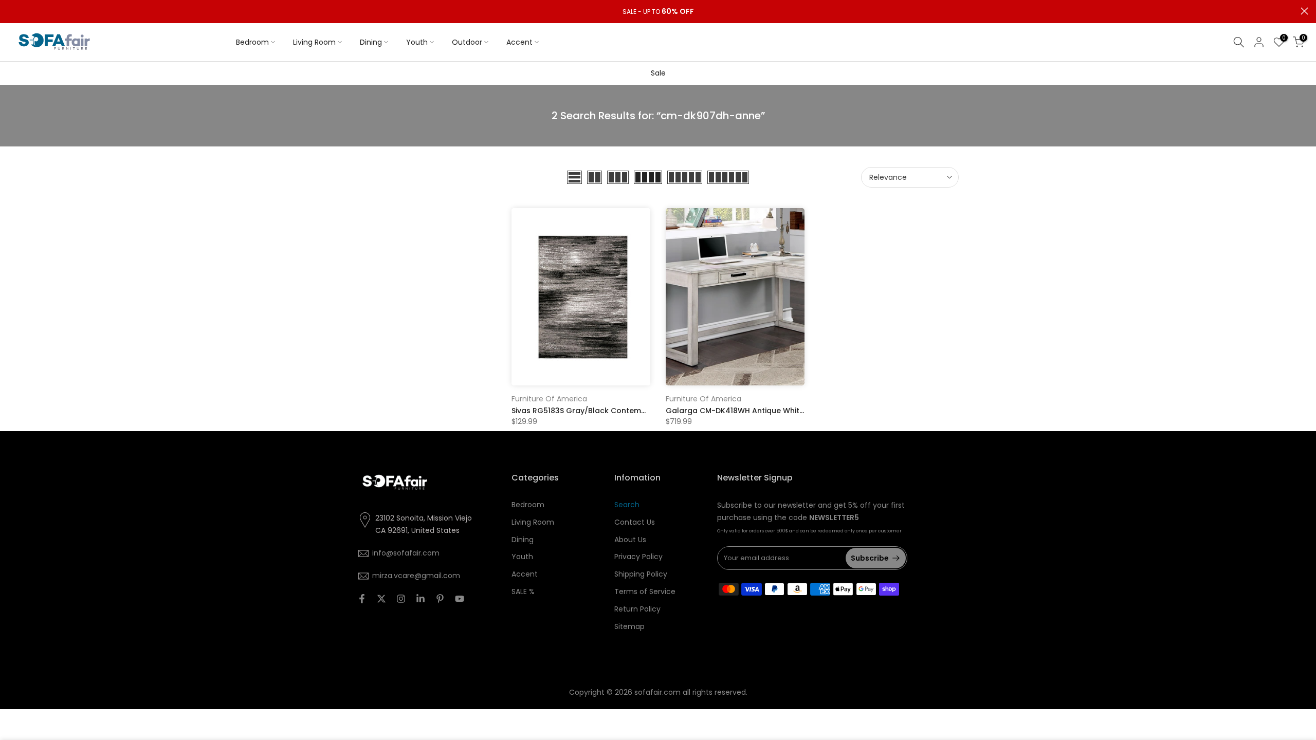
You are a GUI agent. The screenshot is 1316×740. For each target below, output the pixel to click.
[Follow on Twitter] (381, 599)
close (11, 11)
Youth (417, 42)
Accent (519, 42)
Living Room (314, 42)
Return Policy (637, 609)
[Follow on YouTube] (459, 599)
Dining (371, 42)
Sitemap (629, 626)
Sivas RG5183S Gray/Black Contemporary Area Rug (607, 410)
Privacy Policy (638, 556)
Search (626, 504)
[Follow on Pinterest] (440, 599)
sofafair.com (657, 692)
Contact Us (634, 522)
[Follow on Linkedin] (420, 599)
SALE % (523, 591)
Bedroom (252, 42)
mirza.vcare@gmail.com (416, 575)
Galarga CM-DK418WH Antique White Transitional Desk (768, 410)
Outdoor (467, 42)
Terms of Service (644, 591)
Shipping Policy (640, 574)
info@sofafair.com (406, 553)
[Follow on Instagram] (401, 599)
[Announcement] (658, 12)
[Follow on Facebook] (362, 599)
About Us (630, 539)
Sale (658, 73)
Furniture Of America (549, 399)
